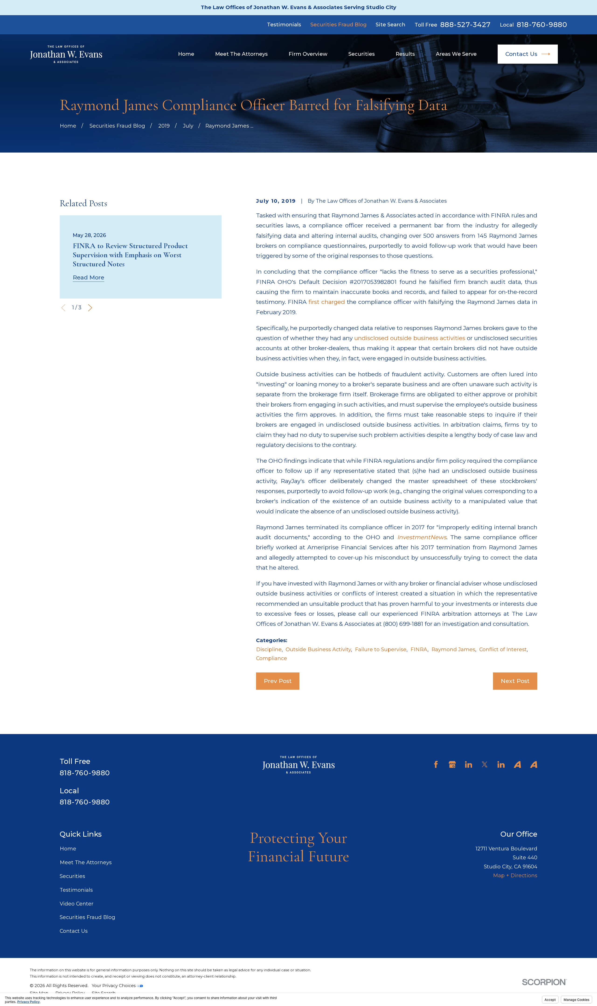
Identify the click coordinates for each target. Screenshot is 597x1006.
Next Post (515, 680)
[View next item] (90, 307)
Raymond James (453, 649)
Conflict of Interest (503, 649)
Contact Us (521, 53)
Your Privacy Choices (114, 985)
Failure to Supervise (380, 649)
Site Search (390, 24)
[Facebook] (436, 764)
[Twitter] (484, 764)
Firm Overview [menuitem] (308, 54)
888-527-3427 (465, 24)
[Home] (66, 54)
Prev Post (278, 680)
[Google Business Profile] (452, 764)
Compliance (271, 658)
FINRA (418, 649)
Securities (72, 876)
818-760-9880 (542, 24)
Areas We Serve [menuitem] (456, 54)
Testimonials (284, 24)
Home (68, 849)
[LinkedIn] (468, 764)
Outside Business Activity (318, 649)
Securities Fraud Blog (338, 24)
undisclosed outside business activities (409, 337)
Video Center (77, 904)
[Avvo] (517, 764)
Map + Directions (515, 875)
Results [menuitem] (405, 54)
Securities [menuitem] (361, 54)
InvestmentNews (421, 537)
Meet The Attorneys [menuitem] (241, 54)
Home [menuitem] (186, 54)
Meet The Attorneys (86, 862)
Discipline (269, 649)
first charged (327, 301)
